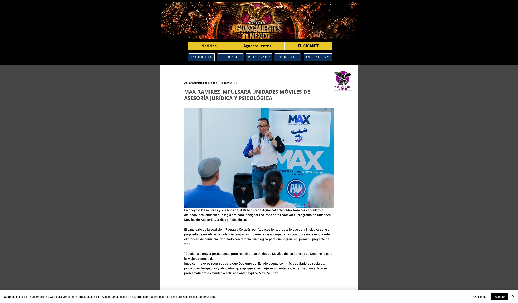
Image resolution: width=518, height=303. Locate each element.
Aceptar (500, 297)
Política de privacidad (203, 297)
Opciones (479, 297)
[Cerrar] (513, 296)
